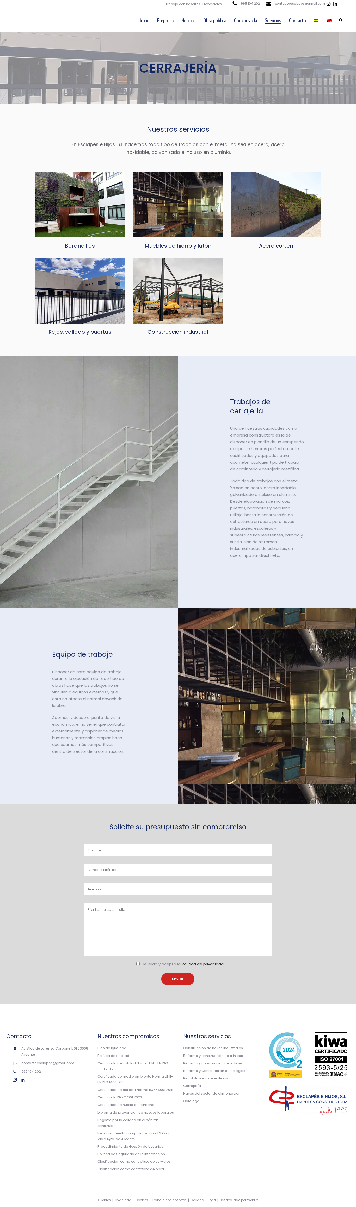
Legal (212, 1200)
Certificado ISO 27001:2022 (119, 1097)
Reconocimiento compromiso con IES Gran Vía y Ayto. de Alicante (133, 1136)
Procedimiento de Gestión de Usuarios (130, 1146)
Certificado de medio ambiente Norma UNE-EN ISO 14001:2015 (135, 1079)
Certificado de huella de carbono (125, 1104)
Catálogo (191, 1100)
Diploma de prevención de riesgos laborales (135, 1112)
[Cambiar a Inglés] (330, 20)
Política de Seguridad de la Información (131, 1154)
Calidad (197, 1200)
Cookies (141, 1200)
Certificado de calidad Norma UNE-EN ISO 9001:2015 (132, 1066)
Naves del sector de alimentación (212, 1093)
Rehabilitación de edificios (205, 1078)
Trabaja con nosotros (182, 4)
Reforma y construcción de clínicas (213, 1055)
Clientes (104, 1200)
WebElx (252, 1200)
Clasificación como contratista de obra (130, 1169)
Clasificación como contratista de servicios (134, 1161)
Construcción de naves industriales (213, 1048)
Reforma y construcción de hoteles (213, 1063)
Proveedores (212, 4)
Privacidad (122, 1200)
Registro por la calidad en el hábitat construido (127, 1122)
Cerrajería (192, 1085)
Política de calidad (113, 1055)
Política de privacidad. (203, 964)
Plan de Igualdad (111, 1048)
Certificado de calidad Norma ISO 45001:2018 (135, 1089)
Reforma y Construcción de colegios (214, 1070)
